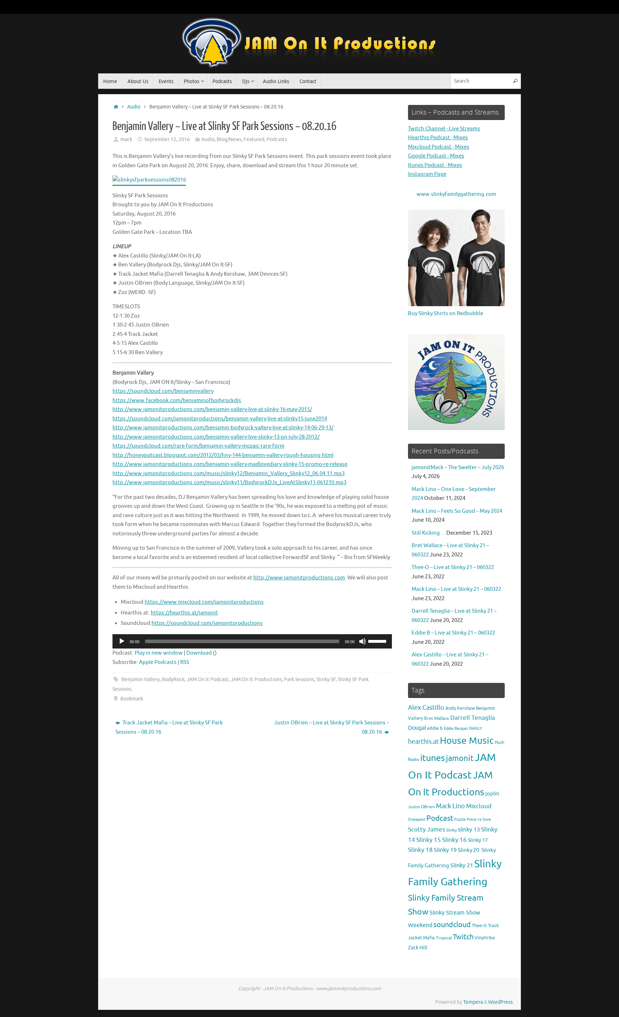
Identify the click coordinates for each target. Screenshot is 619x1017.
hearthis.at (423, 742)
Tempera (473, 1002)
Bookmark (131, 699)
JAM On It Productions (256, 679)
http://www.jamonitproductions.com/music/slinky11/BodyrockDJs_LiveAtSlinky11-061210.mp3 (229, 482)
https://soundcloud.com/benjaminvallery (162, 391)
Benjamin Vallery (140, 679)
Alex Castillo (426, 708)
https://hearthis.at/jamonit (184, 612)
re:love (484, 819)
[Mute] (362, 641)
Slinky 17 (478, 840)
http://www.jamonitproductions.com (299, 577)
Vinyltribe (485, 938)
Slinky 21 (461, 865)
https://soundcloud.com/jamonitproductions (207, 623)
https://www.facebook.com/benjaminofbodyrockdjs (176, 400)
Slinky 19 (445, 850)
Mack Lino (450, 806)
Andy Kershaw (460, 708)
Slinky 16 (454, 840)
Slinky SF (326, 679)
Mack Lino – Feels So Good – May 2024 (457, 511)
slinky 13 (469, 829)
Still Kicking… (428, 533)
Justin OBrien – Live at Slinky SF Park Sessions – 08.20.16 (331, 727)
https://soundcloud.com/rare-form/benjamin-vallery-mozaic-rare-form (198, 446)
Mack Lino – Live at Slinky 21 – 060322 (456, 589)
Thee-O (479, 925)
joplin (492, 793)
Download (199, 653)
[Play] (121, 641)
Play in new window (159, 653)
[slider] (378, 640)
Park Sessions (299, 679)
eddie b (435, 728)
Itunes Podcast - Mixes (435, 165)
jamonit (460, 758)
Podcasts (277, 139)
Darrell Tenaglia (472, 718)
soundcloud (452, 924)
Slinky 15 (428, 840)
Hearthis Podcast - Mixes (438, 137)
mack (126, 139)
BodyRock (173, 679)
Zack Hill (417, 947)
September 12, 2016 (167, 139)
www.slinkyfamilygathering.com (456, 194)
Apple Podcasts (158, 662)
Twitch (463, 936)
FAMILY (475, 728)
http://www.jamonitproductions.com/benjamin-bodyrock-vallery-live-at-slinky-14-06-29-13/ (223, 427)
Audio (133, 107)
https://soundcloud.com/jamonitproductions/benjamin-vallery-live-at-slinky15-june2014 (219, 418)
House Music (467, 741)
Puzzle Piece (465, 819)
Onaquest (416, 819)
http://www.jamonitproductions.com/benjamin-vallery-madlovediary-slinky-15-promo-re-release (229, 464)
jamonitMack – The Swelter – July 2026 (458, 467)
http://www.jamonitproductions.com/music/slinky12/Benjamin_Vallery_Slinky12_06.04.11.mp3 (228, 473)
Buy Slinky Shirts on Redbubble (445, 313)
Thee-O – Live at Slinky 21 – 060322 (453, 567)
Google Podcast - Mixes (436, 156)
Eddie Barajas (456, 728)
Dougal (417, 728)
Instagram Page (427, 174)
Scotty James (426, 829)
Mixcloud (478, 806)
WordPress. (501, 1002)
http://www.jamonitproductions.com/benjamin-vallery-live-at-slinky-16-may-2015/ (212, 409)
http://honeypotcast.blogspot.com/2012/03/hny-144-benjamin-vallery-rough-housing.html (223, 455)
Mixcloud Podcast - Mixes (438, 147)
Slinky (451, 830)
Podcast (439, 818)
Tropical (444, 938)
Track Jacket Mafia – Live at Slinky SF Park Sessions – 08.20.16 (169, 727)
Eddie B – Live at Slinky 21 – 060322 (453, 633)
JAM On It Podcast (208, 679)
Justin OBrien (421, 807)
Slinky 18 (420, 850)
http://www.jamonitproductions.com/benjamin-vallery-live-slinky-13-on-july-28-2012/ (216, 437)
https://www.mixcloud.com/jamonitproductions (204, 602)
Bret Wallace (436, 718)
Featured (254, 139)
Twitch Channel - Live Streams (444, 128)
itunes (432, 758)
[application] (252, 641)
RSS (184, 662)
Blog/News (229, 139)
